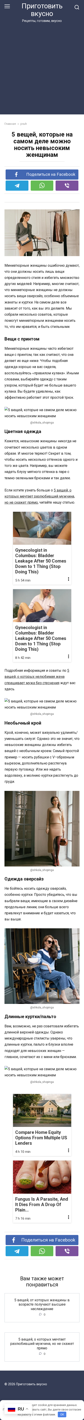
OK (62, 1414)
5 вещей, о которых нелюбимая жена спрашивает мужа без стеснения (36, 676)
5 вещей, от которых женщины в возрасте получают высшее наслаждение (42, 1304)
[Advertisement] (42, 67)
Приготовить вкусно (42, 10)
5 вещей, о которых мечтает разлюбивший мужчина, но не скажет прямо (39, 496)
